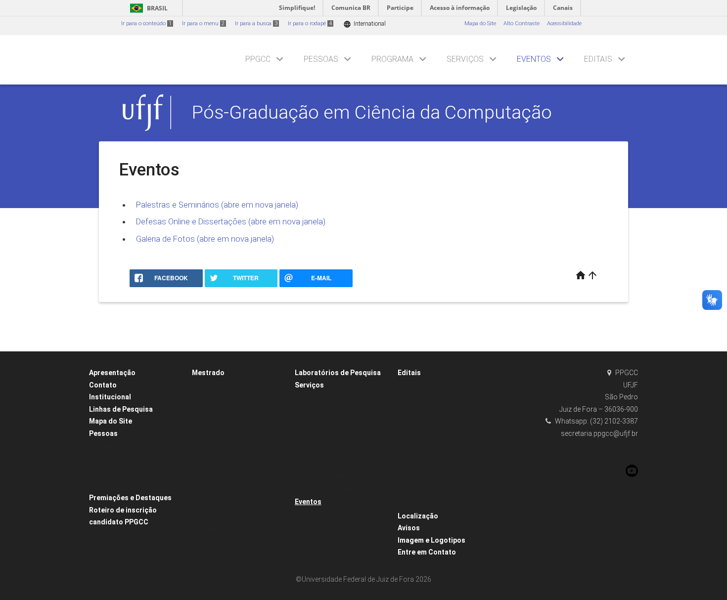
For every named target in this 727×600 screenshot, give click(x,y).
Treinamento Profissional (435, 503)
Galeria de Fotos (320, 541)
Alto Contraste (521, 23)
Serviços (465, 59)
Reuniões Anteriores (222, 464)
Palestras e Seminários (330, 515)
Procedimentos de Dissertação (339, 437)
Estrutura (208, 386)
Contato (103, 385)
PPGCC (258, 59)
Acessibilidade (564, 23)
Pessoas (321, 59)
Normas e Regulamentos (229, 517)
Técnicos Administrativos (126, 472)
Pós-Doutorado (421, 490)
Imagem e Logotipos (431, 540)
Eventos (534, 59)
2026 (408, 451)
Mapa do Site (480, 23)
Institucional (110, 397)
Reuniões (208, 451)
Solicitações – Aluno (326, 450)
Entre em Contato (427, 552)
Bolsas (411, 386)
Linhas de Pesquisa (121, 409)
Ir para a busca (256, 23)
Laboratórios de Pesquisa (338, 373)
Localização (418, 516)
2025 (408, 438)
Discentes (106, 485)
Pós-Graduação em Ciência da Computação (372, 112)
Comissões (211, 490)
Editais (598, 59)
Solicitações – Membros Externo (340, 476)
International (364, 24)
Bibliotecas (211, 529)
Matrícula (312, 397)
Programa (392, 59)
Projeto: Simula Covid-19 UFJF (235, 438)
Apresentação (112, 373)
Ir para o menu (203, 23)
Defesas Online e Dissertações (339, 527)
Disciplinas (211, 503)
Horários (208, 398)
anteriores (415, 464)
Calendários (212, 477)
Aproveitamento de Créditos (335, 424)
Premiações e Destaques (130, 498)
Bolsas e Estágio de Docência (337, 411)
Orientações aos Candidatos (439, 412)
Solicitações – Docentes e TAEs (339, 463)
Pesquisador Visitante (431, 477)
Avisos (409, 528)
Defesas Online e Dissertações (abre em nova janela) (230, 221)
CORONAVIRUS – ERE (326, 489)
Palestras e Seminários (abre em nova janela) (217, 205)
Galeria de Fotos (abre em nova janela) (205, 239)
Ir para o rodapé (310, 23)
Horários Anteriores (221, 412)
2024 (408, 425)
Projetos (207, 425)
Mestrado (208, 373)
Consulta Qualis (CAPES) (229, 543)
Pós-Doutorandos (116, 459)
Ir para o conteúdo (146, 23)
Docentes (106, 446)
